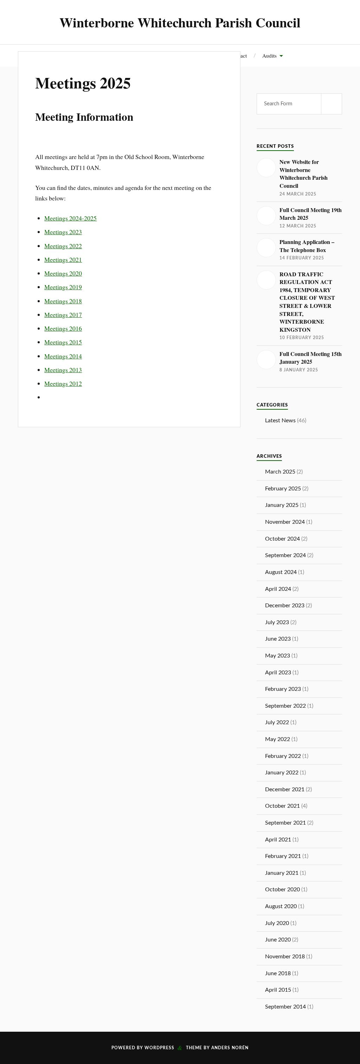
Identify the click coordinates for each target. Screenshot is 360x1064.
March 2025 (280, 472)
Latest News (280, 420)
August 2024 (281, 572)
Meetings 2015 (63, 342)
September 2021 (285, 823)
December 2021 (284, 789)
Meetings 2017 (63, 314)
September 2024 (285, 555)
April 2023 (278, 672)
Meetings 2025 (83, 82)
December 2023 (284, 605)
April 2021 (278, 839)
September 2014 (285, 1007)
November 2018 (285, 956)
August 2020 (281, 906)
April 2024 (278, 589)
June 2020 (278, 940)
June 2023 (278, 639)
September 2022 (285, 706)
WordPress (159, 1048)
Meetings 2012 (63, 383)
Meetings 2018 (63, 301)
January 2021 (281, 873)
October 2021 (282, 806)
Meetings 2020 (63, 273)
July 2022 (277, 722)
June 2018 (278, 973)
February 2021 (283, 856)
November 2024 (285, 522)
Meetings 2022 (63, 246)
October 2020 (282, 889)
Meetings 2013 (63, 369)
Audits (269, 55)
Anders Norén (230, 1048)
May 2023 (277, 656)
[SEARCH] (331, 103)
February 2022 (283, 756)
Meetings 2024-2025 (70, 218)
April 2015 (278, 990)
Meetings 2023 (63, 231)
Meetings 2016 (63, 328)
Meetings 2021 (63, 259)
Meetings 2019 (63, 287)
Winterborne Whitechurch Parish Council (180, 22)
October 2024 (282, 539)
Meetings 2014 (63, 356)
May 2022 (277, 739)
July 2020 (277, 923)
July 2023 (277, 622)
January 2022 (281, 772)
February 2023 (283, 689)
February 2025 (283, 488)
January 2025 (281, 505)
